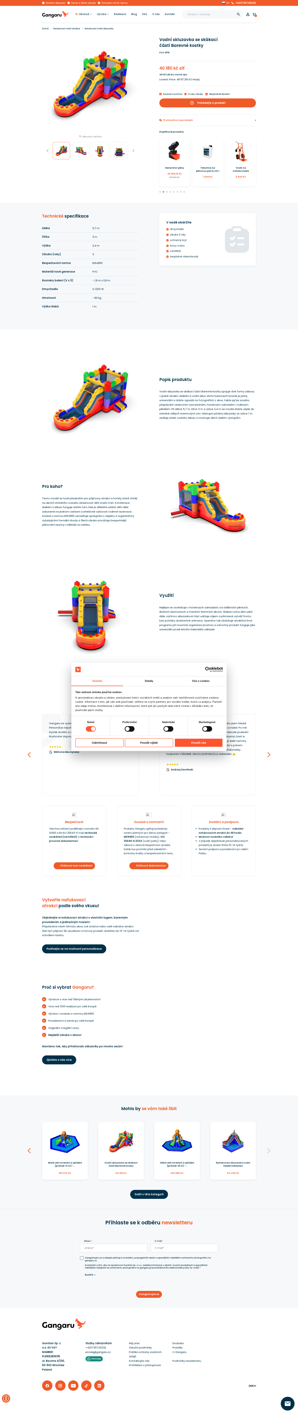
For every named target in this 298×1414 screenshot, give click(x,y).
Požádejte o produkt (208, 103)
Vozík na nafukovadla (208, 169)
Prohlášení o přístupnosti (145, 1365)
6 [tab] (177, 192)
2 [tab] (164, 192)
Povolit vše (198, 742)
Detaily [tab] (149, 680)
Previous (47, 158)
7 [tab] (181, 192)
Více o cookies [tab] (201, 680)
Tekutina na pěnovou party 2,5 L (174, 169)
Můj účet (134, 1343)
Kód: (162, 52)
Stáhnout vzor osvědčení (76, 865)
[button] (225, 3)
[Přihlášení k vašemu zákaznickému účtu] (247, 14)
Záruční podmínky (140, 1347)
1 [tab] (160, 192)
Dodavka (178, 1343)
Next (133, 158)
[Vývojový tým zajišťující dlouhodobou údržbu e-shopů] (252, 1385)
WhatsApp (96, 1358)
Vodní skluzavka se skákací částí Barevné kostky (121, 1164)
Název (88, 1241)
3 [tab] (167, 192)
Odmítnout (99, 742)
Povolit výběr (149, 742)
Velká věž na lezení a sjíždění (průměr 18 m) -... (177, 1164)
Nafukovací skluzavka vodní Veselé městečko (233, 1164)
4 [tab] (170, 192)
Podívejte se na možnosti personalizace (74, 949)
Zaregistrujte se (149, 1294)
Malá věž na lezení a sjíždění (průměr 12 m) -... (65, 1164)
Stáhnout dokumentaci (151, 865)
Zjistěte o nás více (59, 1060)
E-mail (159, 1241)
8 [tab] (184, 192)
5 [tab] (174, 192)
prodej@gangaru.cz (98, 1352)
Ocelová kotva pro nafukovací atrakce (241, 169)
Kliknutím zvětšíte (92, 136)
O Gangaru (179, 1352)
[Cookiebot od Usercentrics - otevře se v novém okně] (208, 669)
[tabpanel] (174, 162)
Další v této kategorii (149, 1194)
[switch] (126, 728)
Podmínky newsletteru (186, 1361)
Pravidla (177, 1347)
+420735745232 (245, 3)
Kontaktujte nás (139, 1361)
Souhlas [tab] (97, 680)
